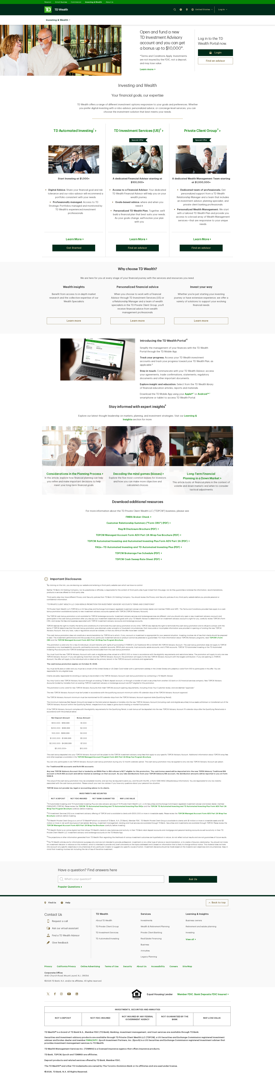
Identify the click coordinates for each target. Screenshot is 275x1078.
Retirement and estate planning (201, 926)
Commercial (76, 2)
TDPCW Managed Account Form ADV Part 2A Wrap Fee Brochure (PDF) (137, 535)
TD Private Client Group (107, 926)
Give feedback (60, 943)
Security (127, 966)
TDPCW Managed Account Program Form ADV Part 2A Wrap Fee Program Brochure (114, 757)
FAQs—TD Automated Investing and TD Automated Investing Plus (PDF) (137, 547)
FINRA (89, 1040)
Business (145, 945)
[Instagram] (61, 994)
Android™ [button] (204, 394)
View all (190, 939)
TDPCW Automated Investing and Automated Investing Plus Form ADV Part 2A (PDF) (137, 541)
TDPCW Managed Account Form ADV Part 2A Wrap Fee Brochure (75, 825)
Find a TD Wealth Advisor (66, 935)
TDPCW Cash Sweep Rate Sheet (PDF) (137, 559)
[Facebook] (54, 994)
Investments (146, 920)
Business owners (194, 920)
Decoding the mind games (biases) (137, 473)
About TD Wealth (104, 920)
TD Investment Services (107, 932)
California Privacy (66, 966)
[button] (174, 9)
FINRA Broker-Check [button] (137, 517)
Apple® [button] (189, 394)
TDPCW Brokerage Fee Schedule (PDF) (137, 553)
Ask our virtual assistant (65, 928)
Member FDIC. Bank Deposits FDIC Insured (202, 994)
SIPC (95, 1040)
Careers (173, 966)
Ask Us (193, 879)
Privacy (48, 966)
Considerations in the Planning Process (73, 473)
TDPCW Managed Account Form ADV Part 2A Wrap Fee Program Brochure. (91, 640)
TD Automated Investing (107, 939)
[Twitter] (48, 994)
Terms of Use (111, 966)
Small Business (61, 2)
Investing (190, 932)
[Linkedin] (77, 994)
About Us (109, 2)
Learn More (74, 239)
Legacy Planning (149, 957)
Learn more (146, 69)
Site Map (187, 966)
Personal (47, 2)
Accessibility (158, 966)
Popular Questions (69, 887)
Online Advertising (90, 966)
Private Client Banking (151, 932)
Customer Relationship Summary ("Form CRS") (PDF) (137, 523)
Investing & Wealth (93, 2)
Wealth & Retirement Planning (155, 926)
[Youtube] (69, 994)
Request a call (60, 921)
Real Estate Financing (151, 939)
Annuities (145, 951)
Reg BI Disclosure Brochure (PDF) (137, 529)
